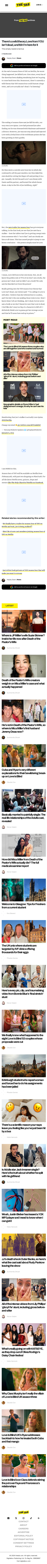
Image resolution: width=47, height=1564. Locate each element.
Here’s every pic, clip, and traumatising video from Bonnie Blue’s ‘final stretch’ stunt (23, 994)
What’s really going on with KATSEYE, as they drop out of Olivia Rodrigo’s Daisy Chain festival (22, 1352)
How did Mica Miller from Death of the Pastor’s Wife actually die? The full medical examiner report (22, 863)
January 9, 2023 (8, 433)
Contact (24, 1521)
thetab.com (19, 1555)
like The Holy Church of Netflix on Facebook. (26, 483)
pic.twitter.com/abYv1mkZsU (29, 425)
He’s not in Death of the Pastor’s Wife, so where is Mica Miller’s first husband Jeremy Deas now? (24, 728)
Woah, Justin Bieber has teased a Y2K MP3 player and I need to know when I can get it (22, 1217)
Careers (23, 1529)
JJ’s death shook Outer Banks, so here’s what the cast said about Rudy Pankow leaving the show (24, 1262)
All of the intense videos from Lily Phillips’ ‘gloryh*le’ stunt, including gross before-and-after (22, 376)
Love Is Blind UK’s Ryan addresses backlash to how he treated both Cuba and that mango (23, 1438)
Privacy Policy (23, 1546)
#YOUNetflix (7, 420)
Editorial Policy (23, 1536)
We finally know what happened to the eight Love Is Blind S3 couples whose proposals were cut (22, 1038)
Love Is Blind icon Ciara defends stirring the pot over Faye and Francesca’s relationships (23, 1483)
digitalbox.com (25, 1561)
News (19, 58)
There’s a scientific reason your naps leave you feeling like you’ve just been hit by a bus (23, 1128)
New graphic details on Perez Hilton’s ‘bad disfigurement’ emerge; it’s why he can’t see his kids (23, 406)
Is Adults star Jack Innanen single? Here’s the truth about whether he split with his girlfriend (22, 1173)
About (23, 1525)
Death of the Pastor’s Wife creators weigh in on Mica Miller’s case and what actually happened (23, 683)
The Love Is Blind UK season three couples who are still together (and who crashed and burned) (23, 347)
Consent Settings (23, 1543)
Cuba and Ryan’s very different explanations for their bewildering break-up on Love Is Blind (24, 773)
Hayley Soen (11, 58)
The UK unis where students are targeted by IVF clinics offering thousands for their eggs (19, 949)
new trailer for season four (19, 227)
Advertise (23, 1532)
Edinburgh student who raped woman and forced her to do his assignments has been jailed (22, 1083)
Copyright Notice (23, 1539)
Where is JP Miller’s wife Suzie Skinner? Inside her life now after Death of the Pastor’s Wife (23, 639)
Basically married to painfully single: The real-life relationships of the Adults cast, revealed (23, 818)
